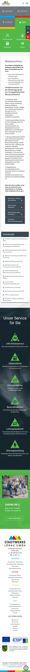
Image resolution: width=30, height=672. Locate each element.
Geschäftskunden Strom (15, 591)
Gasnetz (22, 47)
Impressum (5, 665)
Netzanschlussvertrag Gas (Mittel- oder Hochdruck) (15, 256)
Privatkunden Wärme (15, 575)
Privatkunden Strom (15, 589)
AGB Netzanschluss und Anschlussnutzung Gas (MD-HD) (12, 266)
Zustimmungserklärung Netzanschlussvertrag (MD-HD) (11, 271)
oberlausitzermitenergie (15, 667)
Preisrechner (7, 47)
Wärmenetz (15, 582)
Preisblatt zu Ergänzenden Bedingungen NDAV (15, 240)
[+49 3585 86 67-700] (28, 28)
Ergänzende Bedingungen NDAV (13, 261)
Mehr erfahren (14, 518)
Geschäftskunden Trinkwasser (15, 564)
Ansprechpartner (15, 624)
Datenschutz (13, 665)
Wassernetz (15, 566)
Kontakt (15, 630)
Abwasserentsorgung (15, 568)
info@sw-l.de (16, 555)
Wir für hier (15, 622)
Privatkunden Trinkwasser (15, 562)
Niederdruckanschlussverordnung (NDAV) (13, 277)
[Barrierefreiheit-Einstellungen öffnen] (26, 668)
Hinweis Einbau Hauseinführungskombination (11, 283)
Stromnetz (15, 597)
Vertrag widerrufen (15, 595)
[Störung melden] (28, 37)
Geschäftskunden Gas (15, 606)
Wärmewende (15, 579)
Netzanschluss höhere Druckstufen (14, 213)
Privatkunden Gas (7, 39)
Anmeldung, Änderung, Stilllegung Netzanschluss (13, 299)
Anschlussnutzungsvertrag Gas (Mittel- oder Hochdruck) (15, 251)
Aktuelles (15, 626)
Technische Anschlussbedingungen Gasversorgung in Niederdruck (14, 245)
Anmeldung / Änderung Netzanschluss (14, 199)
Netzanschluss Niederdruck (12, 206)
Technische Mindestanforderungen (14, 220)
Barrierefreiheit (22, 665)
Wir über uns (15, 620)
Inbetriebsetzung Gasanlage (12, 287)
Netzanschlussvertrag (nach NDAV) (14, 291)
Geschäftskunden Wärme (15, 577)
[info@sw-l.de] (28, 32)
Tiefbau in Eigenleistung (11, 295)
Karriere (15, 628)
